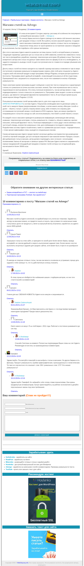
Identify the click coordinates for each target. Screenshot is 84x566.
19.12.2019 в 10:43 (14, 356)
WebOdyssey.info (42, 4)
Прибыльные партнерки (20, 20)
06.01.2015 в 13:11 (14, 290)
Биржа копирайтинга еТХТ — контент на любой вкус (27, 192)
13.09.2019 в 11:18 (18, 322)
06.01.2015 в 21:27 (18, 305)
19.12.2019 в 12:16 (18, 378)
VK (21, 173)
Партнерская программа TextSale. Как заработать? (26, 195)
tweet (6, 173)
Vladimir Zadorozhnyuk (30, 153)
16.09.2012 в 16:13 (14, 256)
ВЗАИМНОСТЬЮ (58, 160)
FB (11, 173)
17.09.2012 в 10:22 (18, 273)
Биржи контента (37, 20)
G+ (16, 173)
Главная (6, 20)
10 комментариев (34, 29)
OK (26, 173)
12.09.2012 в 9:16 (13, 215)
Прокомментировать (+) (12, 204)
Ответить (10, 230)
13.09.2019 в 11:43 (22, 339)
